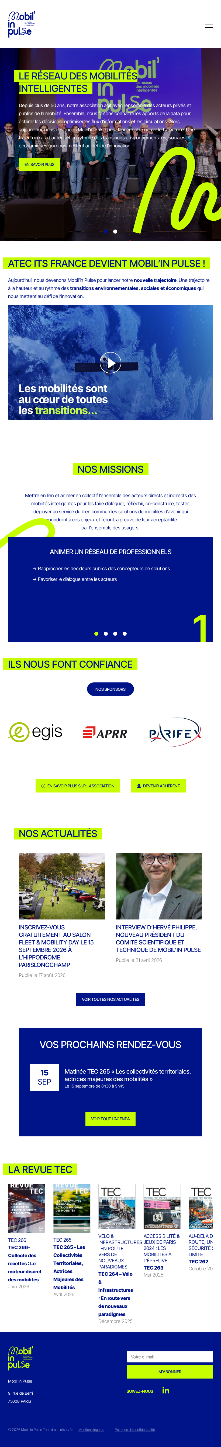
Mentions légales (91, 1429)
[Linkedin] (166, 1390)
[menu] (209, 24)
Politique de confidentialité (135, 1429)
